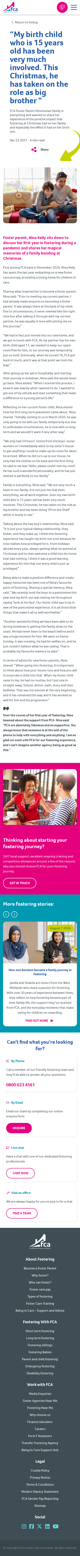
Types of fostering (40, 1296)
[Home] (40, 1242)
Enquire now (62, 7)
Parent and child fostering (40, 1359)
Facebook (31, 1526)
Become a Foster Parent (40, 1268)
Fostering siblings (40, 1345)
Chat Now (20, 1173)
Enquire (19, 1128)
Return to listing (26, 22)
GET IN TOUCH (20, 883)
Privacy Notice (40, 1477)
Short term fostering (40, 1331)
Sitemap (40, 1505)
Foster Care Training (40, 1303)
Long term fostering (40, 1338)
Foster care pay (40, 1289)
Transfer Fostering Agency (40, 1443)
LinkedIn (47, 1526)
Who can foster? (40, 1282)
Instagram (24, 1526)
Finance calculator (40, 1422)
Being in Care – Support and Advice (40, 1310)
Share (45, 149)
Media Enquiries (40, 1394)
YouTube (55, 1526)
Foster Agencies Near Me (40, 1401)
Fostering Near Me (40, 1408)
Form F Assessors (40, 1436)
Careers (40, 1429)
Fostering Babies (40, 1352)
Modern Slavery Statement (40, 1491)
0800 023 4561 (20, 1085)
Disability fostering (40, 1373)
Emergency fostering (40, 1366)
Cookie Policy (40, 1470)
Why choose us (40, 1415)
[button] (6, 914)
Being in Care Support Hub (40, 1450)
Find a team (22, 1213)
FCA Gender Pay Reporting (40, 1498)
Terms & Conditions (40, 1484)
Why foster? (40, 1275)
